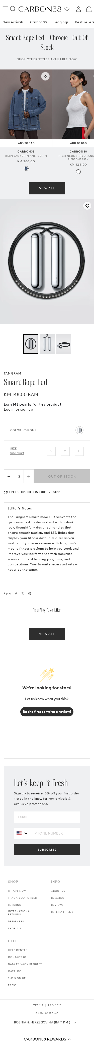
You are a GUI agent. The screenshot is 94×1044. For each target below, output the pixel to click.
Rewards (57, 898)
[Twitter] (23, 593)
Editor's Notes (20, 508)
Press (12, 985)
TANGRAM (12, 373)
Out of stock (62, 476)
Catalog (15, 971)
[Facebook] (16, 593)
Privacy (54, 1005)
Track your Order (22, 898)
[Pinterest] (29, 593)
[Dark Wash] (26, 168)
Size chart (17, 453)
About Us (58, 890)
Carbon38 (38, 22)
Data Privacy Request (25, 964)
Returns (14, 905)
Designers (16, 921)
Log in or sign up (18, 409)
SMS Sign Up (17, 978)
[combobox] (22, 833)
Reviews (57, 905)
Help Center (18, 950)
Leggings (61, 22)
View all (47, 188)
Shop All (15, 928)
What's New (17, 890)
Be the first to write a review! (47, 711)
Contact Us (17, 957)
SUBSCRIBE (47, 849)
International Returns (19, 913)
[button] (47, 1039)
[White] (78, 171)
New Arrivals (13, 22)
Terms (38, 1005)
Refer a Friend (62, 912)
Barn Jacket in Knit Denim (26, 156)
